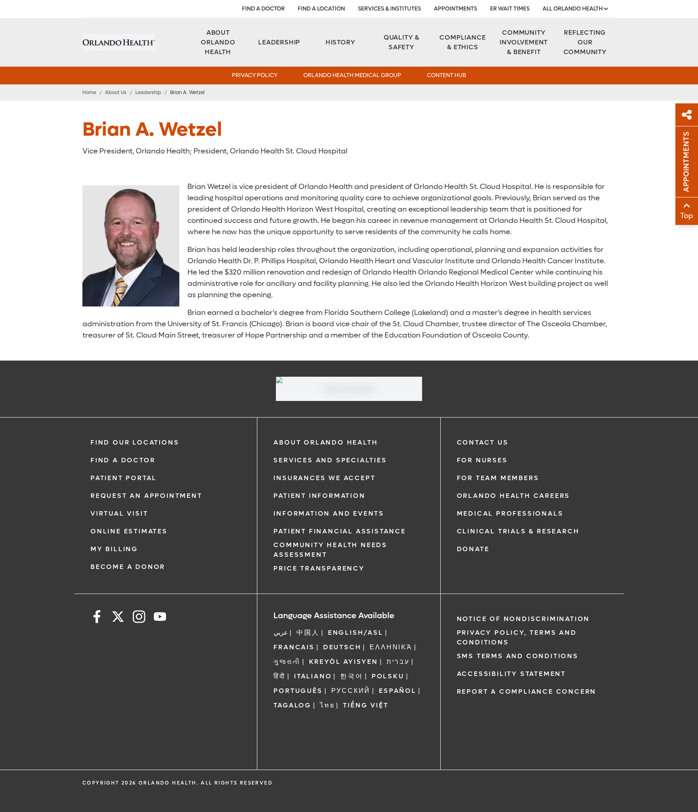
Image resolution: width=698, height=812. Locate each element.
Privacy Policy (255, 75)
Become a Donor (127, 566)
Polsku (388, 676)
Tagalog (292, 705)
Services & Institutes (389, 9)
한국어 (351, 676)
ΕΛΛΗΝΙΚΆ (391, 647)
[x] (117, 618)
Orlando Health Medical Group (352, 75)
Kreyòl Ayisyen (343, 661)
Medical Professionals (510, 513)
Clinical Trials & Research (518, 531)
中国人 (307, 632)
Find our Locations (134, 442)
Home (89, 92)
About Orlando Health (325, 442)
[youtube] (159, 618)
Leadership (148, 92)
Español (397, 690)
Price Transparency (318, 568)
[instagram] (138, 618)
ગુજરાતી (286, 661)
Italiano (313, 676)
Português (297, 690)
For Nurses (482, 460)
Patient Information (319, 495)
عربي (280, 632)
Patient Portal (123, 478)
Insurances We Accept (324, 478)
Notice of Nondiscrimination (523, 619)
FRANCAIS (293, 647)
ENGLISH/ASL (355, 632)
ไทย (327, 705)
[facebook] (96, 618)
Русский (351, 690)
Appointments (455, 9)
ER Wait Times (510, 9)
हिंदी (279, 676)
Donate (473, 549)
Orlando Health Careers (513, 495)
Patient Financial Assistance (339, 531)
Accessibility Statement (511, 673)
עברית (398, 661)
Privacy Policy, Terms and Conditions (517, 637)
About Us (115, 92)
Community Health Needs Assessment (330, 550)
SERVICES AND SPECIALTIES (330, 460)
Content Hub (446, 75)
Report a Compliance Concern (527, 691)
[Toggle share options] (686, 114)
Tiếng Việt (365, 705)
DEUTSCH (342, 647)
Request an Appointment (146, 495)
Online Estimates (129, 531)
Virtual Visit (119, 513)
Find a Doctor (263, 9)
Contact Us (483, 442)
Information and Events (328, 513)
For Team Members (498, 478)
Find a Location (321, 9)
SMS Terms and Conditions (517, 656)
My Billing (114, 549)
